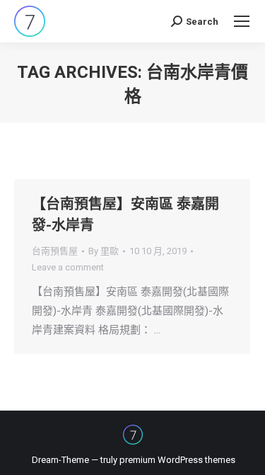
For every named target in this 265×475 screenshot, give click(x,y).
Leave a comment (68, 267)
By (103, 251)
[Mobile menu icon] (241, 21)
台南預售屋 (55, 251)
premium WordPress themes (177, 459)
